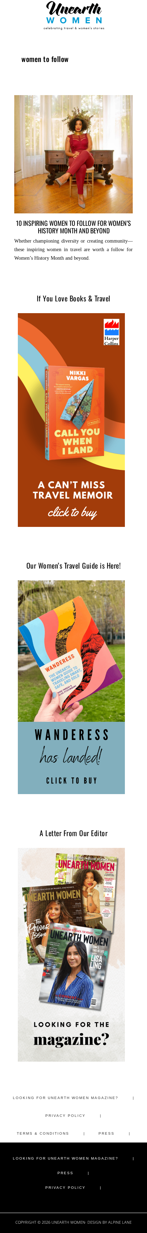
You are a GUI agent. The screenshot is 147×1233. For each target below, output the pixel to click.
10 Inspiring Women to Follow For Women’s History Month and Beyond (73, 226)
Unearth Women (73, 15)
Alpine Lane (120, 1222)
